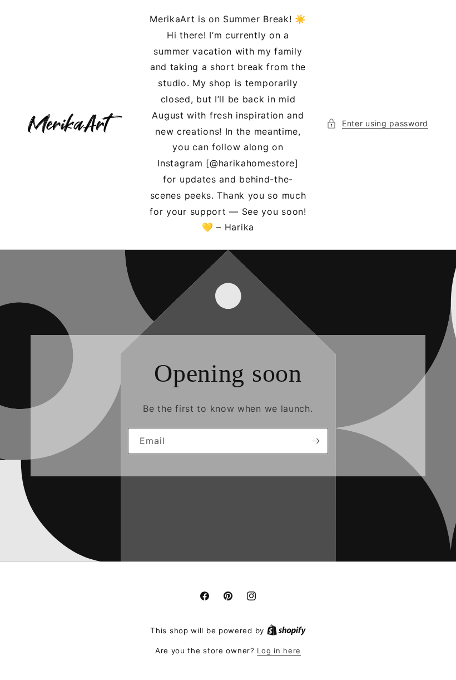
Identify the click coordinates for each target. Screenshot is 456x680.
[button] (377, 123)
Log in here (279, 650)
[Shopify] (286, 630)
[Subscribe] (315, 441)
